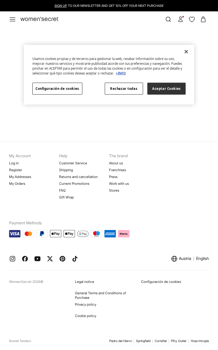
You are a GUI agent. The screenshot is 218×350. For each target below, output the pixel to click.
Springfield (143, 341)
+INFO (121, 73)
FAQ (62, 190)
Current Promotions (74, 183)
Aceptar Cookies (166, 88)
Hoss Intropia (200, 341)
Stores (114, 190)
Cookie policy (85, 316)
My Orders (17, 183)
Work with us (119, 183)
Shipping (66, 170)
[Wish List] (192, 19)
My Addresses (20, 177)
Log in (14, 163)
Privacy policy (85, 304)
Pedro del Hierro (120, 341)
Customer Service (73, 163)
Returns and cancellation (78, 177)
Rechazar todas (123, 88)
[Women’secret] (39, 19)
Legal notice (84, 281)
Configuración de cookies (161, 281)
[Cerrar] (186, 51)
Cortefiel (161, 341)
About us (116, 163)
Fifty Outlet (178, 341)
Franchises (117, 170)
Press (113, 177)
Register (15, 170)
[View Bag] (203, 19)
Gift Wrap (66, 197)
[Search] (168, 19)
